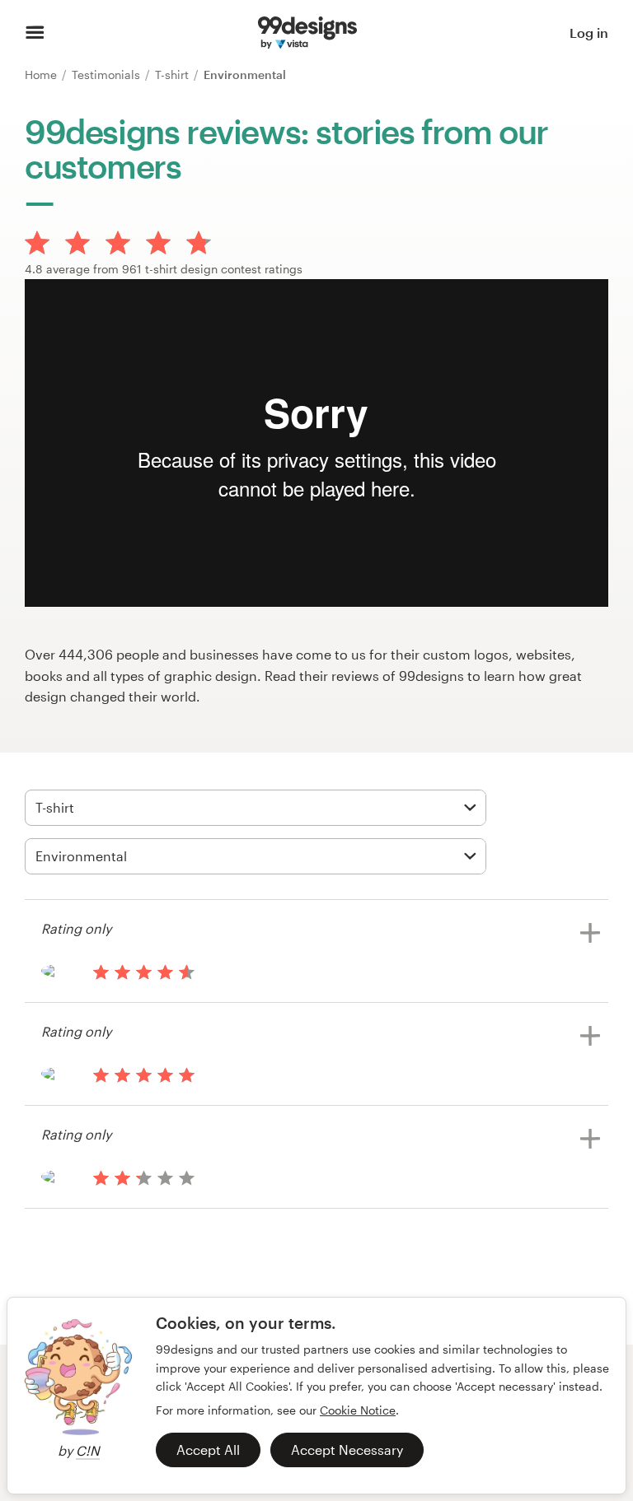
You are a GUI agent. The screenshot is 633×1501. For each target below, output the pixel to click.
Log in (589, 32)
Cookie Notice (358, 1410)
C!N (88, 1450)
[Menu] (35, 32)
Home (42, 75)
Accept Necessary (347, 1449)
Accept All (208, 1449)
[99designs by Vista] (307, 32)
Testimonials (107, 75)
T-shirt (173, 75)
